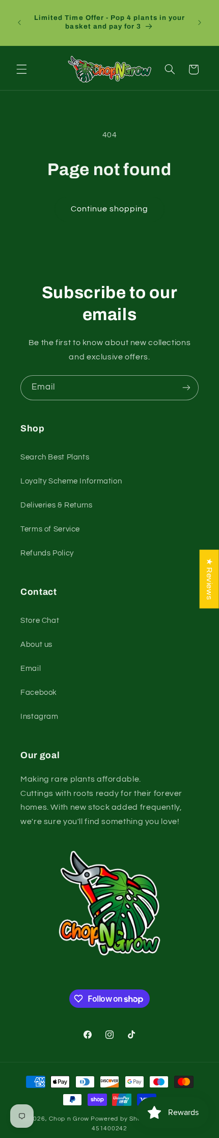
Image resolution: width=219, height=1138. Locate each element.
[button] (21, 69)
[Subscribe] (186, 387)
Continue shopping (110, 209)
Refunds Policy (47, 553)
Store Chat (39, 620)
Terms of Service (50, 529)
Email (30, 668)
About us (36, 644)
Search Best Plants (54, 457)
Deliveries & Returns (56, 505)
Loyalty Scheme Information (71, 481)
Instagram (39, 716)
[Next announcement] (199, 22)
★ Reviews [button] (209, 579)
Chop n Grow (69, 1119)
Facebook (38, 692)
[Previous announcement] (19, 22)
